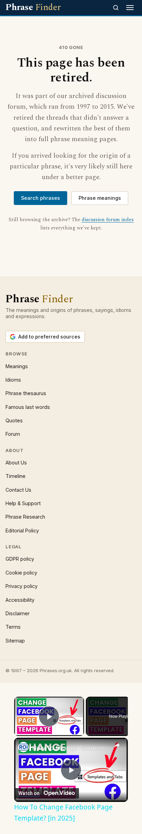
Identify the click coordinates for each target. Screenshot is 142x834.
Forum (13, 434)
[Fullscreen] (80, 732)
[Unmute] (26, 732)
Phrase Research (25, 517)
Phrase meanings (100, 198)
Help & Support (23, 503)
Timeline (16, 476)
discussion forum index (108, 220)
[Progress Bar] (49, 727)
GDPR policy (20, 559)
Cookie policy (21, 573)
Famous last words (28, 407)
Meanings (17, 366)
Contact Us (18, 490)
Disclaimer (18, 613)
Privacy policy (22, 586)
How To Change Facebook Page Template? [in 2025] (71, 748)
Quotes (14, 420)
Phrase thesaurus (26, 393)
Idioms (13, 380)
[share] (117, 745)
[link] (23, 747)
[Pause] (18, 732)
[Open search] (116, 7)
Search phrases (40, 198)
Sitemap (15, 641)
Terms (13, 627)
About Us (16, 462)
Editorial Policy (22, 530)
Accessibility (20, 600)
